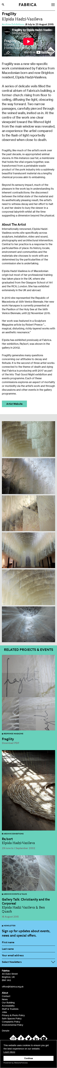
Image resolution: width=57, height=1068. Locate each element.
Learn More (9, 1052)
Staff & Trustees (10, 1009)
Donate (5, 1030)
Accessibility (8, 1005)
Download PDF (10, 743)
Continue (28, 1058)
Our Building (8, 1002)
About (5, 993)
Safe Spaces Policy (12, 1018)
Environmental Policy (12, 1024)
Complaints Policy (11, 1021)
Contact (6, 996)
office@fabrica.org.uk (13, 986)
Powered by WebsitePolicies (15, 1063)
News (5, 999)
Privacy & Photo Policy (13, 1015)
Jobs (4, 1012)
